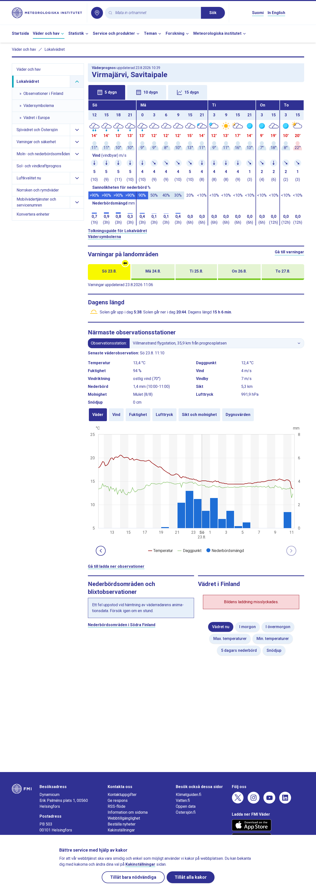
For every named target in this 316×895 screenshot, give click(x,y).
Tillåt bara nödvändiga (133, 877)
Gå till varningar (289, 252)
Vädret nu (220, 626)
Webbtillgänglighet (124, 818)
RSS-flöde (116, 806)
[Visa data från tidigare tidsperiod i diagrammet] (101, 551)
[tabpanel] (196, 163)
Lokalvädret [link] (54, 49)
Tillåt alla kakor (191, 877)
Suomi (258, 12)
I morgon (247, 626)
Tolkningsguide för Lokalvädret (117, 230)
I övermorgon (278, 626)
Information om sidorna (128, 812)
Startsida (20, 33)
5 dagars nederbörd (239, 650)
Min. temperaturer (273, 638)
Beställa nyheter (122, 824)
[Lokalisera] (97, 13)
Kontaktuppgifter (122, 794)
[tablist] (196, 92)
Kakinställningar (121, 830)
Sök (213, 12)
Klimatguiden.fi (188, 794)
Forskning (175, 33)
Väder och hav (46, 33)
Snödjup (274, 650)
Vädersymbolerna (104, 236)
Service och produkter (114, 33)
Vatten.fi (183, 800)
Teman (150, 33)
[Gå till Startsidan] (47, 13)
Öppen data (186, 806)
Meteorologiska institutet (217, 33)
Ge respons (118, 800)
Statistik (76, 33)
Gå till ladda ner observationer (116, 566)
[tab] (106, 92)
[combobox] (156, 13)
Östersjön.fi (186, 812)
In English (276, 12)
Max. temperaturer (230, 638)
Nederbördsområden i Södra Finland (121, 624)
